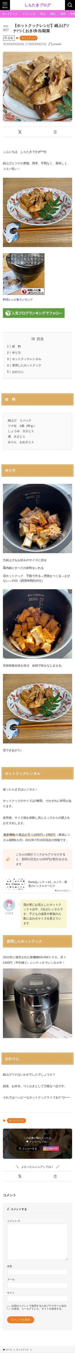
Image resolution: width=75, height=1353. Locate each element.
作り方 (16, 352)
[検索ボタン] (70, 5)
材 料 (16, 346)
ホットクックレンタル (26, 359)
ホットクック (28, 38)
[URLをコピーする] (55, 132)
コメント (13, 1221)
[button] (20, 132)
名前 (9, 1266)
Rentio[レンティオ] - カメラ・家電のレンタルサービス (47, 883)
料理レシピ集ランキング (18, 299)
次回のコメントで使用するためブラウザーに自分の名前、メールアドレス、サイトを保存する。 (38, 1307)
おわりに (18, 371)
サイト (11, 1292)
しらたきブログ (37, 5)
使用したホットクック (26, 365)
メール (11, 1279)
